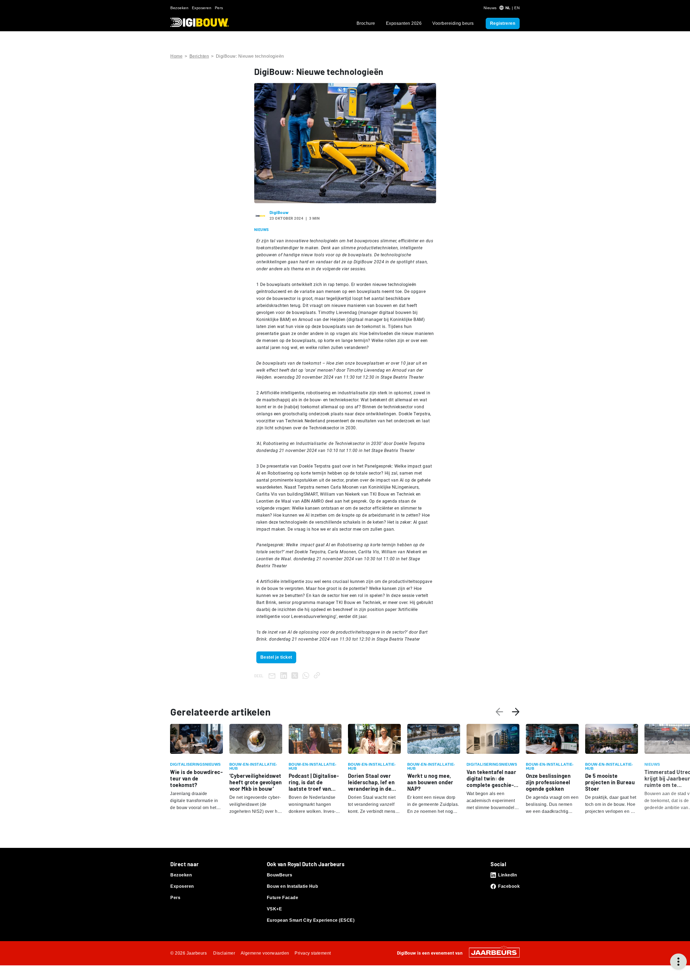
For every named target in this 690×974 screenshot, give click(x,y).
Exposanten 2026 (404, 23)
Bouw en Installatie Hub (292, 886)
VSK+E (274, 909)
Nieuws (490, 8)
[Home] (199, 22)
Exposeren (202, 8)
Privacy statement (313, 953)
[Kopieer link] (317, 675)
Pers (219, 8)
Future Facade (282, 897)
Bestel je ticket (276, 657)
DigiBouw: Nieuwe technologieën (250, 56)
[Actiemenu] (678, 962)
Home (176, 56)
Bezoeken (179, 8)
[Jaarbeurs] (494, 952)
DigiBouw (279, 212)
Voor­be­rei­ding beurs (453, 23)
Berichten (199, 56)
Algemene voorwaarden (265, 953)
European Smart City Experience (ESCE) (311, 920)
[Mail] (273, 675)
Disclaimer (224, 953)
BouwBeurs (279, 875)
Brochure (366, 23)
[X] (295, 675)
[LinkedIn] (284, 675)
